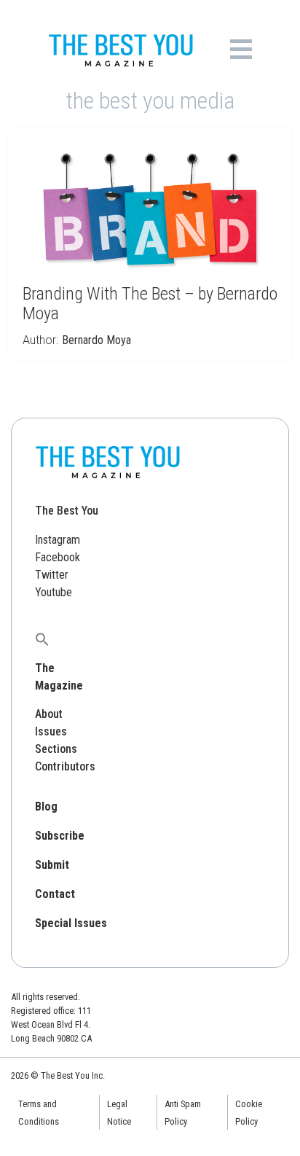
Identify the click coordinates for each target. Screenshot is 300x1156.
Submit (52, 865)
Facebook (57, 557)
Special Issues (71, 923)
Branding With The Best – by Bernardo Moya (150, 304)
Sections (56, 749)
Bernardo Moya (96, 340)
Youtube (53, 592)
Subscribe (59, 836)
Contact (55, 894)
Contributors (65, 766)
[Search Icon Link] (42, 639)
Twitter (51, 575)
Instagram (57, 540)
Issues (51, 731)
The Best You (66, 511)
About (49, 714)
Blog (46, 806)
